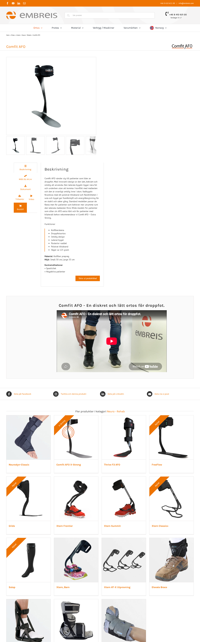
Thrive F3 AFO (145, 479)
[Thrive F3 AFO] (163, 416)
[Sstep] (163, 571)
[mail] (24, 3)
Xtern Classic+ (81, 633)
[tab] (25, 168)
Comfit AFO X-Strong (85, 479)
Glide (76, 556)
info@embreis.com (186, 3)
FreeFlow (15, 556)
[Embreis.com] (31, 12)
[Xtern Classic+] (100, 571)
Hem (7, 35)
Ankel (18, 35)
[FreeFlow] (36, 494)
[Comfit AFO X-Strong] (100, 416)
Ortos (13, 35)
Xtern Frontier (145, 556)
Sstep (140, 633)
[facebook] (7, 3)
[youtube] (13, 3)
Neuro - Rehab (26, 35)
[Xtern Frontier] (163, 494)
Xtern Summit (18, 633)
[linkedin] (19, 3)
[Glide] (100, 494)
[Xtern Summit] (36, 571)
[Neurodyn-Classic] (36, 416)
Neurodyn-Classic (20, 479)
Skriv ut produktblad (88, 278)
